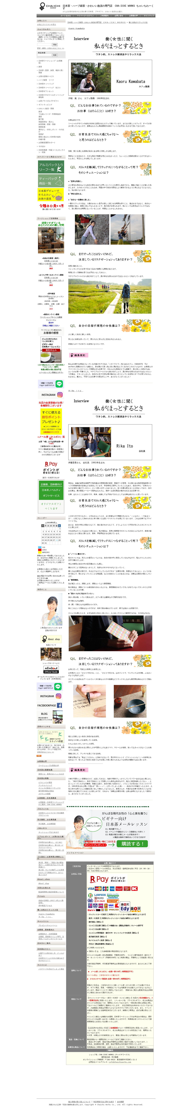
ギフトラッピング (45, 105)
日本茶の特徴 (43, 778)
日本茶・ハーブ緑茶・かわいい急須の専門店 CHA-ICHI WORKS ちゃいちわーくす (108, 7)
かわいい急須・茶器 (46, 108)
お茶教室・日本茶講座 (46, 798)
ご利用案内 (104, 16)
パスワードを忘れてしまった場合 (51, 969)
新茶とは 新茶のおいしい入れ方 (51, 774)
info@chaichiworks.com (120, 1062)
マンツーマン (51, 320)
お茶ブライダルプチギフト (49, 101)
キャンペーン (43, 921)
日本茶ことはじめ (51, 261)
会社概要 (120, 1102)
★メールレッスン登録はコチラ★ (51, 372)
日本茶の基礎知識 (45, 770)
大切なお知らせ (44, 888)
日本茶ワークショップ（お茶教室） (50, 62)
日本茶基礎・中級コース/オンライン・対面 (52, 151)
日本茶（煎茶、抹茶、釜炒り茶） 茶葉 (52, 71)
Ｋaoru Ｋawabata (46, 914)
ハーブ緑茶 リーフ (46, 80)
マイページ (42, 965)
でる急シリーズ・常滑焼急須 (50, 114)
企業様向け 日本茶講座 (48, 934)
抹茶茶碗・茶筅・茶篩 (47, 124)
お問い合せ (119, 16)
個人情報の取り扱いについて (79, 1102)
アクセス (41, 896)
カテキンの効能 (44, 794)
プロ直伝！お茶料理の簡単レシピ (50, 857)
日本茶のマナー (44, 949)
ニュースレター (44, 29)
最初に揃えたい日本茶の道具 (50, 137)
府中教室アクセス (45, 906)
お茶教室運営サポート (47, 143)
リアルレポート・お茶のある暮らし (50, 837)
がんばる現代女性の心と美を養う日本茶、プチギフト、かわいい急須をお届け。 (93, 12)
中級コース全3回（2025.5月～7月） (51, 281)
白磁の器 (42, 139)
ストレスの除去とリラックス (50, 788)
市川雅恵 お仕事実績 (46, 819)
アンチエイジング (45, 785)
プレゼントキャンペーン (48, 925)
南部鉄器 (43, 127)
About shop (43, 879)
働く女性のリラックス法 (47, 910)
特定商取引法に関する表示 (104, 1102)
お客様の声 (133, 16)
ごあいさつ (42, 828)
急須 (40, 111)
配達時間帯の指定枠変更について (51, 892)
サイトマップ (149, 16)
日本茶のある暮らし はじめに (50, 842)
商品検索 (42, 53)
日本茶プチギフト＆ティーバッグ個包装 (51, 96)
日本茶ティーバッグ (46, 84)
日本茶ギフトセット (46, 91)
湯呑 (40, 117)
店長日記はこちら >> (45, 752)
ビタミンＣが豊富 (45, 782)
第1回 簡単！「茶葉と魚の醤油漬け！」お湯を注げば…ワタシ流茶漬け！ (51, 865)
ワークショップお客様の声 (49, 766)
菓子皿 (41, 119)
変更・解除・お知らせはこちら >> (50, 48)
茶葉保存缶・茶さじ (46, 122)
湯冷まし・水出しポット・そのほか (51, 131)
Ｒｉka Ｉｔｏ (46, 917)
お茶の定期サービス (46, 76)
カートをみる (66, 16)
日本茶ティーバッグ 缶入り (50, 88)
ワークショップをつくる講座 (51, 317)
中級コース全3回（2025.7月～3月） (51, 265)
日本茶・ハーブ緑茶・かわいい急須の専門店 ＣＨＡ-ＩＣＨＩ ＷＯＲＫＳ (97, 22)
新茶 (40, 67)
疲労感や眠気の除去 (46, 791)
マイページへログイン (85, 16)
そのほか (42, 146)
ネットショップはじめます (49, 832)
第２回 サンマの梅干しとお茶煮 (51, 870)
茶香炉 (41, 134)
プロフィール (43, 809)
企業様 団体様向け (45, 930)
